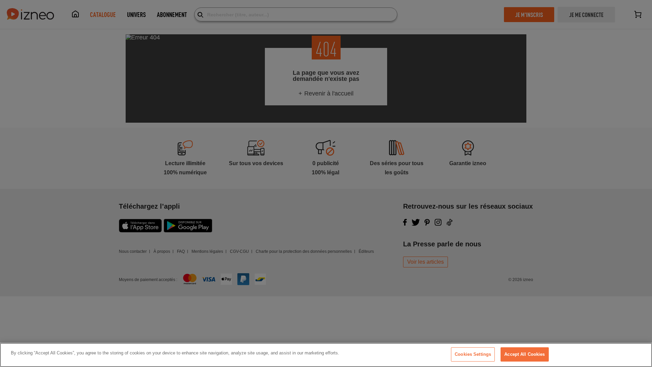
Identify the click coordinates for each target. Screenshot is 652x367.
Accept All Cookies (524, 354)
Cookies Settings (473, 354)
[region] (326, 355)
